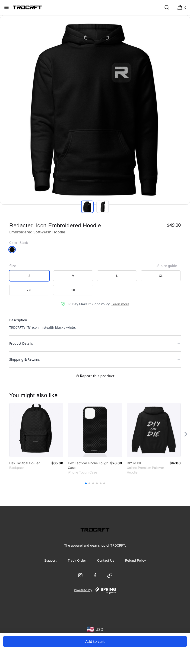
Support (50, 560)
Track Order (77, 560)
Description (18, 320)
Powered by (83, 590)
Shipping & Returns (24, 359)
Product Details (21, 343)
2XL (29, 290)
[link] (36, 430)
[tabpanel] (95, 110)
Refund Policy (135, 560)
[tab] (87, 207)
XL (160, 275)
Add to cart (95, 641)
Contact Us (105, 560)
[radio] (29, 275)
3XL (73, 290)
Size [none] (12, 265)
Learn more (120, 304)
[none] (166, 265)
